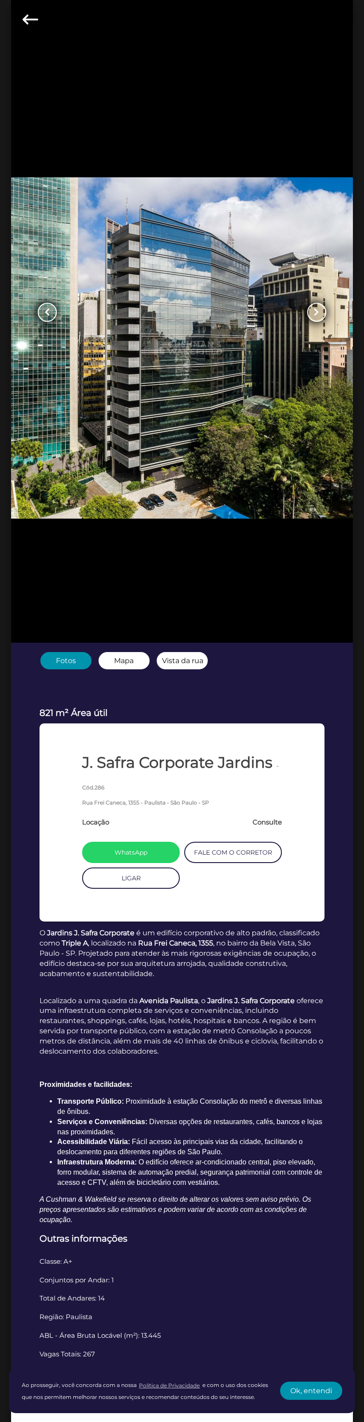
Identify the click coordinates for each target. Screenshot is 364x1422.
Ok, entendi (311, 1391)
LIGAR (131, 878)
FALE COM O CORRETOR (233, 852)
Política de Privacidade (169, 1385)
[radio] (66, 661)
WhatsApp (131, 852)
